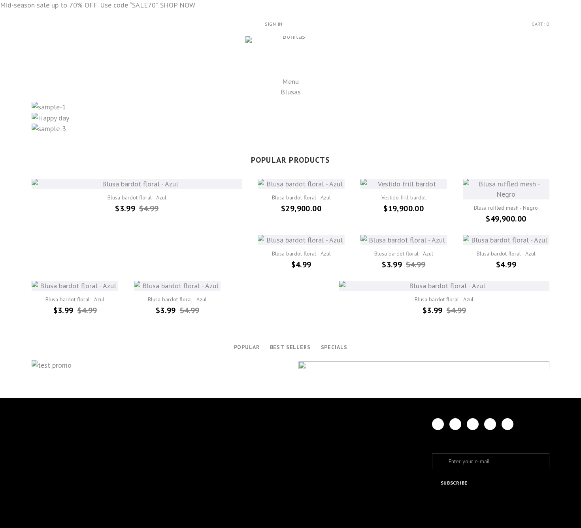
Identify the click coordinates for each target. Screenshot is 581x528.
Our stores (136, 451)
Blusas (291, 91)
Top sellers (136, 441)
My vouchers (226, 461)
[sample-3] (290, 128)
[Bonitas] (290, 55)
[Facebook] (438, 424)
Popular (247, 347)
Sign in (274, 24)
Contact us (136, 461)
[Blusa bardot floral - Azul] (137, 184)
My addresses (227, 441)
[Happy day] (290, 117)
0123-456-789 (358, 442)
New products (139, 431)
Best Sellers (290, 347)
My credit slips (229, 431)
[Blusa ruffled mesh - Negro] (506, 189)
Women (41, 420)
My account (228, 400)
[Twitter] (455, 424)
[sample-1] (290, 106)
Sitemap (131, 501)
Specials (334, 347)
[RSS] (473, 424)
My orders (223, 420)
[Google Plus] (490, 424)
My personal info (232, 451)
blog (127, 511)
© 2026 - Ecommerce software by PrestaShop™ (94, 522)
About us (133, 490)
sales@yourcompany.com (357, 456)
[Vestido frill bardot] (403, 184)
